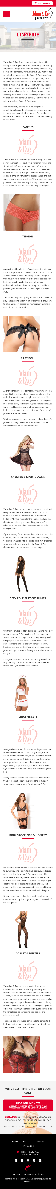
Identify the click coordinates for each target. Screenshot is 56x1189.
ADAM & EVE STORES (33, 1179)
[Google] (40, 1160)
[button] (6, 14)
